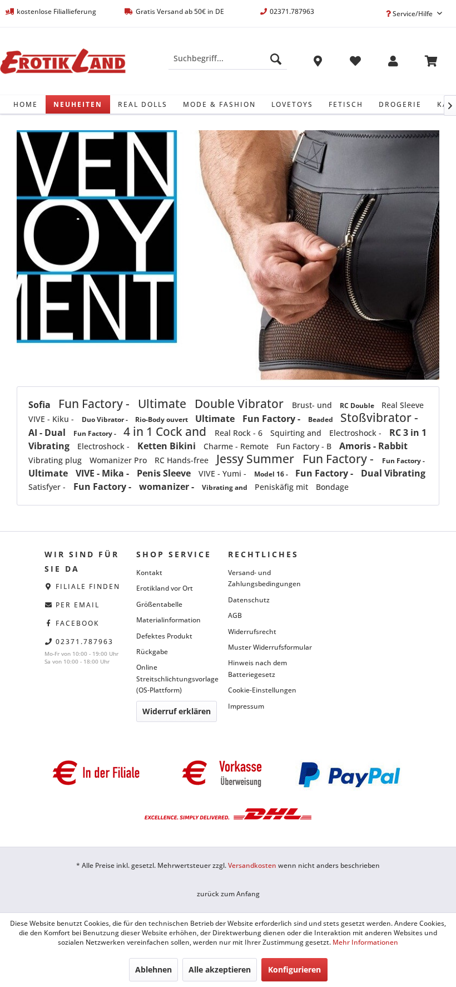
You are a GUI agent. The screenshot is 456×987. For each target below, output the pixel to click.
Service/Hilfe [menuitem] (412, 13)
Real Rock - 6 (240, 433)
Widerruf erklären (176, 711)
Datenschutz (249, 600)
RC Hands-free (183, 460)
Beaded (321, 419)
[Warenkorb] (431, 63)
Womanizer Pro (119, 460)
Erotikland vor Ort (164, 588)
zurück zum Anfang (228, 893)
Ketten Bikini (167, 446)
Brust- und (313, 405)
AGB (235, 615)
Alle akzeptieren (220, 969)
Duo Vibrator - (106, 419)
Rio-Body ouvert (162, 419)
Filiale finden (88, 586)
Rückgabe (152, 651)
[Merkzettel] (355, 63)
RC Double (358, 405)
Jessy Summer (256, 459)
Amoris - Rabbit (373, 446)
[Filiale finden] (317, 63)
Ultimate (163, 403)
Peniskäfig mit (282, 487)
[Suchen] (276, 58)
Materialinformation (168, 620)
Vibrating (50, 446)
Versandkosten (252, 865)
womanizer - (167, 486)
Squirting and (297, 433)
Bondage (332, 487)
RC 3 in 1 (408, 432)
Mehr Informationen (365, 942)
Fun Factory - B (305, 446)
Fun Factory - (95, 403)
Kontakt (149, 572)
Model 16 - (272, 474)
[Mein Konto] (393, 63)
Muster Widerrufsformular (270, 647)
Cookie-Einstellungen (262, 690)
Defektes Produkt (164, 636)
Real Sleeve (402, 405)
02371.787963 (84, 641)
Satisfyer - (48, 487)
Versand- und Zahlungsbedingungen (264, 578)
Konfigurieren (294, 969)
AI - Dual (48, 432)
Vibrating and (225, 487)
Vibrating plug (56, 460)
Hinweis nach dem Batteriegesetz (257, 668)
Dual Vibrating (393, 473)
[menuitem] (227, 58)
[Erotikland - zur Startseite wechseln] (63, 61)
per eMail (78, 605)
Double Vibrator (240, 403)
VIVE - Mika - (103, 473)
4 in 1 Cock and (166, 431)
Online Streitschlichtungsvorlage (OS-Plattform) (177, 678)
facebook (78, 623)
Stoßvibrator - (379, 417)
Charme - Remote (237, 446)
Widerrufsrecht (252, 631)
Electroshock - (356, 433)
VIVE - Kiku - (52, 419)
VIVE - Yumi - (224, 473)
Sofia (40, 405)
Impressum (246, 706)
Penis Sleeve (165, 473)
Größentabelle (159, 604)
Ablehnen (153, 969)
